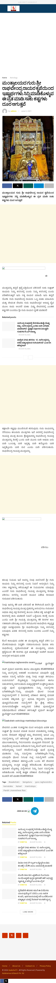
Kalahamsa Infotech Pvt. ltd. (13, 973)
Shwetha (23, 842)
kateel (19, 786)
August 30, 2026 (24, 335)
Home (4, 78)
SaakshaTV (13, 970)
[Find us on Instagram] (18, 935)
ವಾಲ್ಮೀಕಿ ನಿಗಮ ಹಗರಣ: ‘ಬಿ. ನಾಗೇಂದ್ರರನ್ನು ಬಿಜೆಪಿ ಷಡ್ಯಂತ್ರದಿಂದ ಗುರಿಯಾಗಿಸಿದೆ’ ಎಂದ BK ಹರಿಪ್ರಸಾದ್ (34, 343)
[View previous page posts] (25, 357)
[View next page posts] (30, 357)
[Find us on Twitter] (12, 935)
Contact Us (30, 966)
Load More (28, 912)
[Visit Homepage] (13, 8)
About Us (16, 966)
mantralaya (30, 786)
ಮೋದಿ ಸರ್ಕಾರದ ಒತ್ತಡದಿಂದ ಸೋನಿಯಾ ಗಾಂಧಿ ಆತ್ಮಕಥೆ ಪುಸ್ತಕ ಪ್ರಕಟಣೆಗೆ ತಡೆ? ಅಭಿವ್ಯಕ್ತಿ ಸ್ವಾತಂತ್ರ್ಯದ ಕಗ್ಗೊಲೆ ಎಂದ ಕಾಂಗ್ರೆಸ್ (35, 878)
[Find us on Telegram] (25, 935)
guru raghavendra (43, 782)
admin (14, 111)
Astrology (14, 78)
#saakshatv (14, 782)
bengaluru (27, 782)
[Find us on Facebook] (5, 935)
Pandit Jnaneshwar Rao (15, 790)
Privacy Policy (45, 966)
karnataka (8, 786)
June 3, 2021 (26, 111)
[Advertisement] (28, 44)
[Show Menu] (3, 8)
